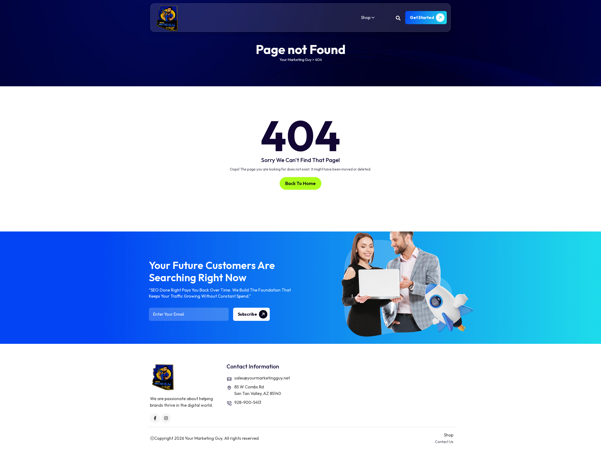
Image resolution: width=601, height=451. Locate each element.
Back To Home (300, 183)
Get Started (422, 17)
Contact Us (444, 441)
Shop (365, 17)
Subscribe (248, 314)
